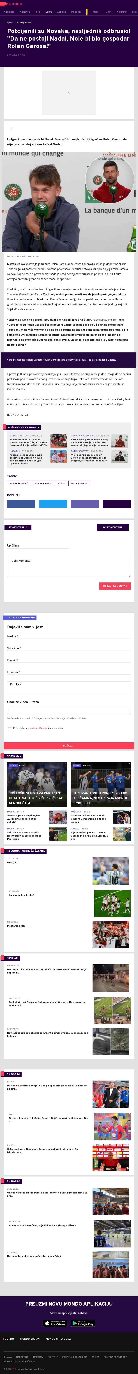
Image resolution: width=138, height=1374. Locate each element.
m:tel (14, 1368)
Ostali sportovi (23, 22)
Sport (10, 22)
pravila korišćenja (37, 728)
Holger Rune (43, 483)
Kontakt (53, 1357)
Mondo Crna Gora (58, 1339)
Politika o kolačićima (74, 1357)
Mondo (9, 1339)
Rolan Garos (79, 483)
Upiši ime (13, 546)
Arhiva (95, 1357)
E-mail (12, 660)
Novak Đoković (19, 483)
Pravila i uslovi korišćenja (19, 1361)
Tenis (61, 483)
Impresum (38, 1357)
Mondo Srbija (30, 1339)
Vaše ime (14, 648)
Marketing (22, 1357)
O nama (8, 1357)
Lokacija (13, 672)
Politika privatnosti (115, 1357)
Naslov (12, 636)
